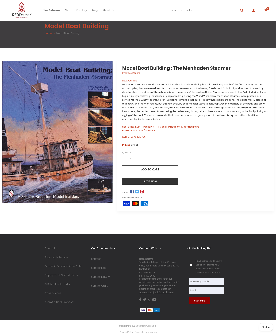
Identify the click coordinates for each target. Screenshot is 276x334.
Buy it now (150, 181)
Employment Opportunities (61, 275)
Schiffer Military (100, 277)
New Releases (51, 10)
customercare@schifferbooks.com (156, 292)
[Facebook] (140, 299)
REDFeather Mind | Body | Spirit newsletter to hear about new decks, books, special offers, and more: (208, 267)
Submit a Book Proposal (59, 302)
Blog (95, 10)
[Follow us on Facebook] (132, 191)
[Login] (253, 10)
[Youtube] (154, 299)
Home (48, 33)
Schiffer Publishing (146, 326)
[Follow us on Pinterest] (142, 191)
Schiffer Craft (99, 286)
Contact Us (52, 248)
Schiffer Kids (98, 268)
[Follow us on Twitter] (137, 191)
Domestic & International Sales (64, 266)
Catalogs (81, 10)
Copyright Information (146, 332)
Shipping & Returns (56, 257)
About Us (108, 10)
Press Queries (53, 293)
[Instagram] (149, 299)
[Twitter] (144, 299)
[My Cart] (265, 10)
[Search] (241, 10)
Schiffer (96, 259)
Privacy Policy (126, 332)
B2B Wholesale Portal (57, 284)
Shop (68, 10)
